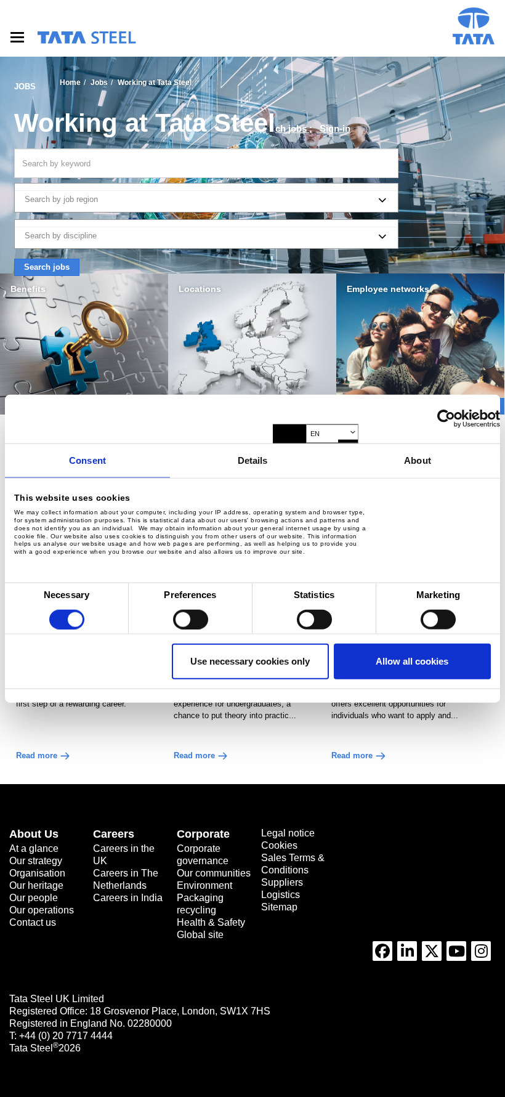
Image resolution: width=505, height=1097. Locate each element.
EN (315, 433)
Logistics (280, 894)
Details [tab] (253, 460)
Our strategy (35, 861)
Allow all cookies (412, 661)
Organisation (37, 873)
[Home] (86, 37)
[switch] (190, 619)
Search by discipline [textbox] (61, 235)
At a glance (34, 848)
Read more (36, 755)
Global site (200, 934)
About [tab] (417, 460)
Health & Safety (211, 922)
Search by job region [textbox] (61, 199)
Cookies (279, 845)
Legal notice (288, 833)
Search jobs (47, 267)
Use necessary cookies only (250, 661)
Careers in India (128, 898)
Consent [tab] (87, 460)
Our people (33, 898)
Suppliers (282, 882)
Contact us (32, 922)
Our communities (214, 873)
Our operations (41, 910)
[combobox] (206, 198)
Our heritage (36, 885)
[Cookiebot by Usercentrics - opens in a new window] (446, 419)
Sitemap (279, 907)
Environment (204, 885)
